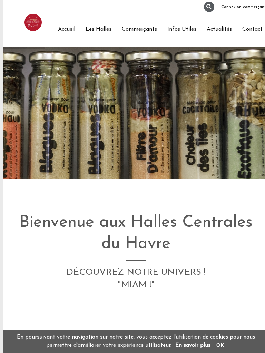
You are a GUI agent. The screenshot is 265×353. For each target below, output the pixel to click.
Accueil (66, 29)
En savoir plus (192, 345)
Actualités (219, 29)
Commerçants (139, 29)
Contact (252, 29)
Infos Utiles (181, 29)
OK (220, 345)
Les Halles (98, 29)
